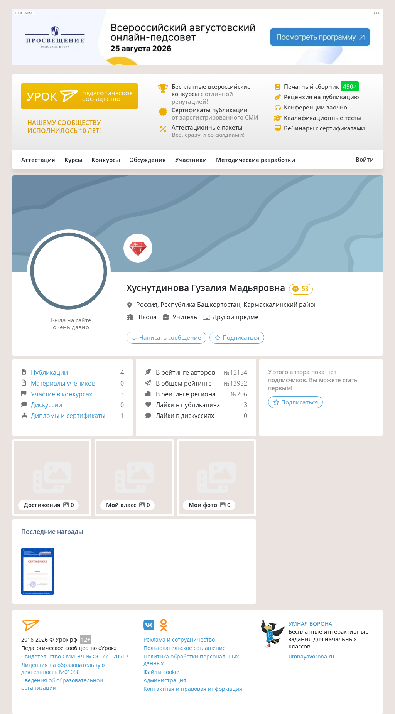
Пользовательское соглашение (184, 648)
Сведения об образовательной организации (62, 684)
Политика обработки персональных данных (191, 660)
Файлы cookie (161, 671)
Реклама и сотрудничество (179, 639)
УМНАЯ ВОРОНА (310, 623)
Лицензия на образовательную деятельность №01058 (63, 668)
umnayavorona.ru (311, 656)
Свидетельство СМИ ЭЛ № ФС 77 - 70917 (74, 656)
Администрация (164, 680)
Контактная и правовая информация (192, 688)
